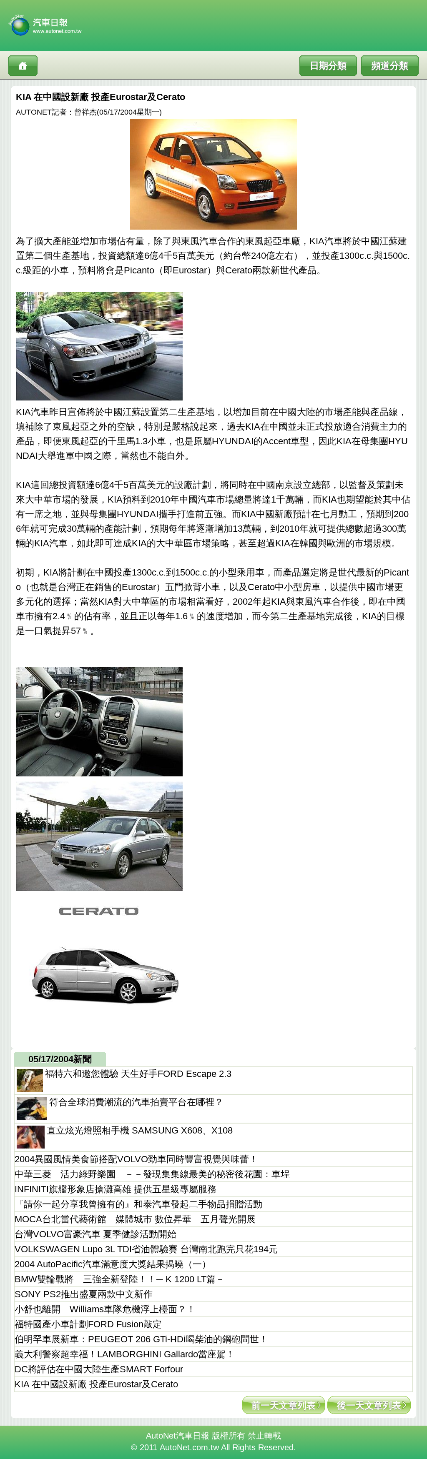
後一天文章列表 (369, 1405)
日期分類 (328, 65)
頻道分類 (390, 65)
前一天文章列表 (283, 1405)
